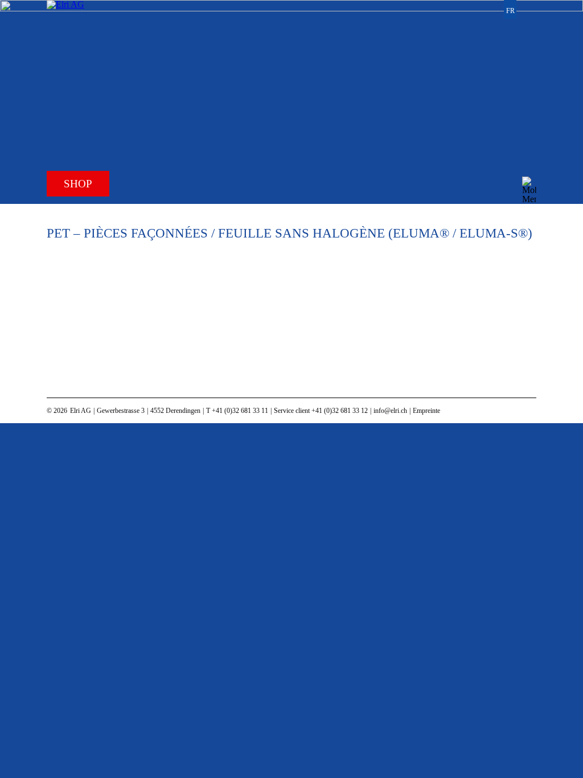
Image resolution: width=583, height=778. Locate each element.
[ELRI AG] (88, 56)
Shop (78, 184)
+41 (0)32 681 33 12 (339, 411)
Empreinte (426, 411)
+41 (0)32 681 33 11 (240, 411)
